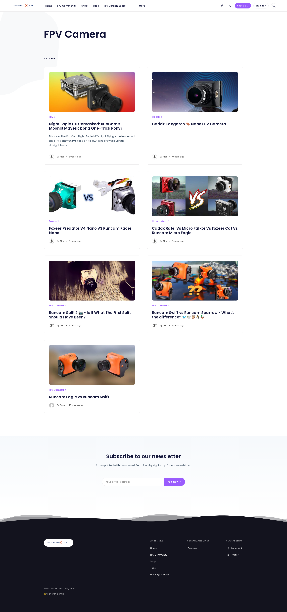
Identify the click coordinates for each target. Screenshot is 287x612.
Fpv (51, 116)
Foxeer (53, 221)
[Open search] (273, 5)
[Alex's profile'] (51, 156)
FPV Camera (56, 305)
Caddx (156, 116)
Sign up (241, 5)
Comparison (159, 221)
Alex (62, 156)
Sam (62, 405)
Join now (173, 481)
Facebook (236, 548)
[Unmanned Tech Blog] (24, 5)
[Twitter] (229, 5)
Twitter (235, 554)
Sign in (260, 5)
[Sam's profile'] (51, 405)
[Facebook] (222, 5)
